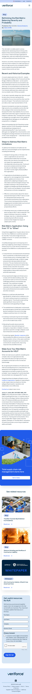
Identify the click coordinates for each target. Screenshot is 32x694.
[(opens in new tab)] (16, 681)
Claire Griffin (8, 27)
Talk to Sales (16, 477)
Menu (29, 5)
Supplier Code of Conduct (12, 689)
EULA (22, 686)
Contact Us (28, 1)
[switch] (17, 1)
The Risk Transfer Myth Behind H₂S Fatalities (14, 519)
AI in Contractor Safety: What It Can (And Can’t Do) (16, 583)
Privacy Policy (6, 686)
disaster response (20, 335)
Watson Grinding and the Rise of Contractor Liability (15, 551)
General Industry (22, 26)
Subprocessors (15, 686)
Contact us (5, 389)
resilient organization (8, 380)
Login (24, 1)
